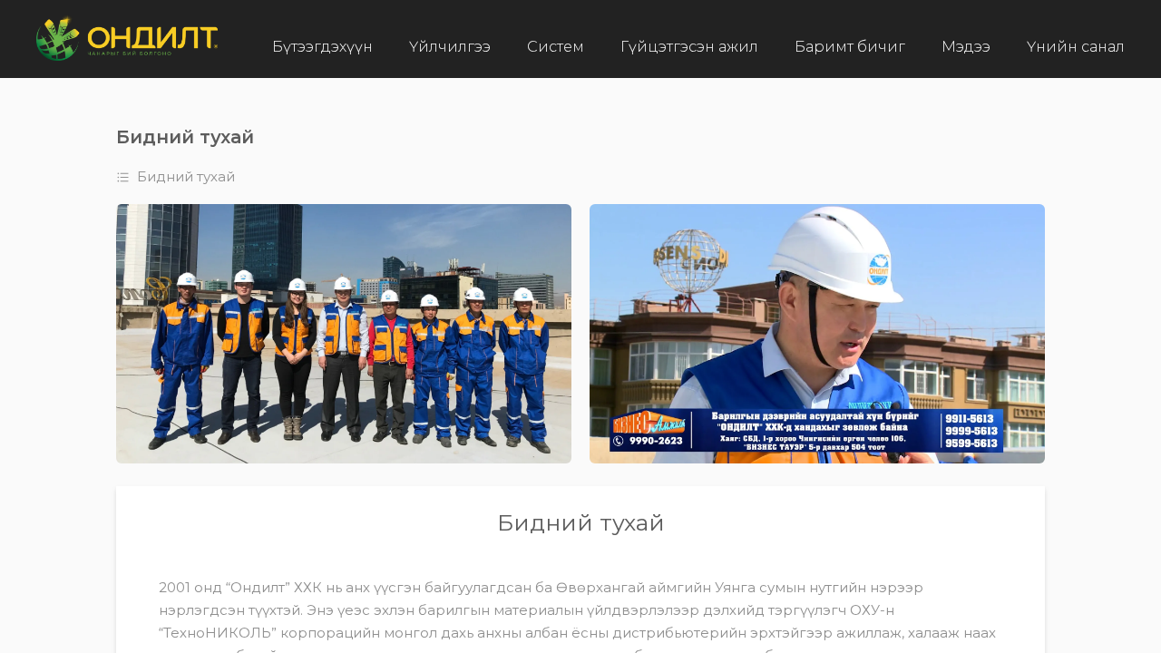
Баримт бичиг (850, 46)
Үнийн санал (1076, 46)
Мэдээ (965, 46)
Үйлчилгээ (450, 46)
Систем (555, 46)
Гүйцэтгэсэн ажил (689, 46)
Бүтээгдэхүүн (322, 46)
